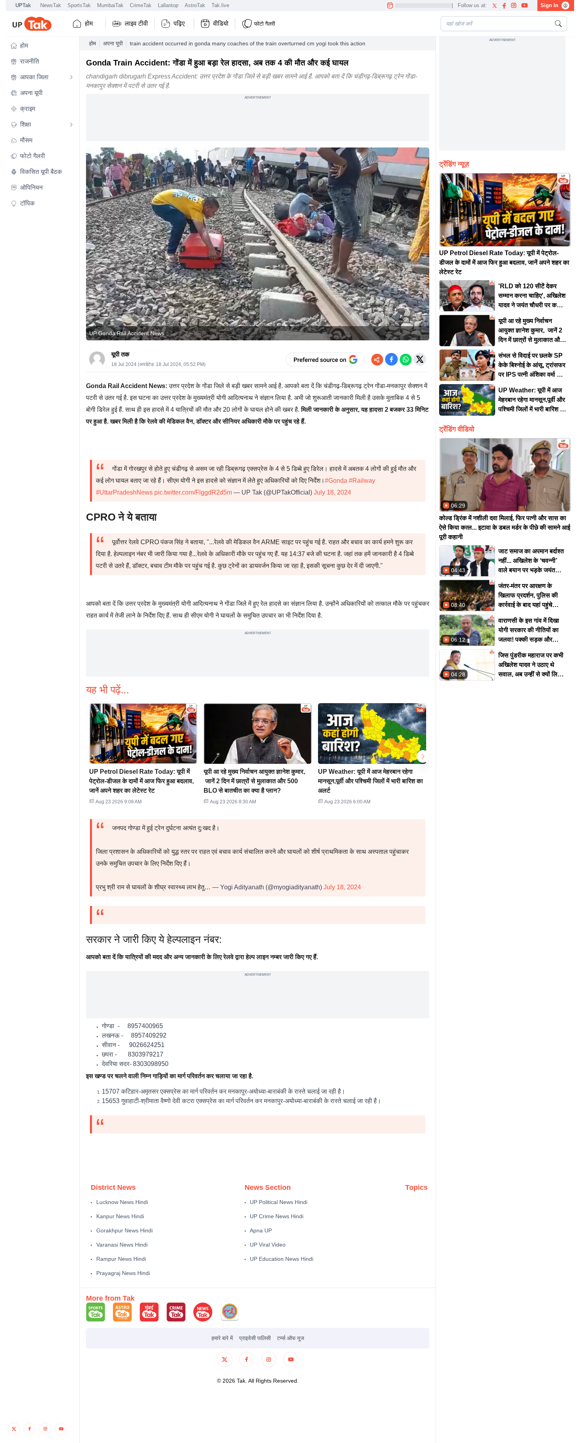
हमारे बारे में (222, 1338)
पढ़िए (179, 23)
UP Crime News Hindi (276, 1216)
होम (89, 23)
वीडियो (220, 23)
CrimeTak (141, 5)
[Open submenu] (71, 77)
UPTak (23, 5)
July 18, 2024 (332, 492)
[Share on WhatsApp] (405, 359)
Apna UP (261, 1230)
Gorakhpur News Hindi (124, 1230)
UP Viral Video (268, 1244)
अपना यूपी (113, 43)
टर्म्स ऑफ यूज (290, 1338)
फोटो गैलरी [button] (264, 24)
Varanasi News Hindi (122, 1244)
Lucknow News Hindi (122, 1202)
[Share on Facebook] (391, 359)
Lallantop (168, 5)
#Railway (362, 480)
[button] (41, 46)
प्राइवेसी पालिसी (255, 1338)
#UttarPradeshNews (124, 492)
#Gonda (336, 480)
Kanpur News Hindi (120, 1216)
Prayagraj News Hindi (123, 1273)
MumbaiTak (110, 5)
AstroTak (195, 5)
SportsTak (79, 5)
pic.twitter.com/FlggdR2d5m (193, 492)
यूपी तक (120, 354)
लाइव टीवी (136, 23)
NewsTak (50, 5)
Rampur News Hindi (121, 1259)
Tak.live (220, 5)
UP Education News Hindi (281, 1259)
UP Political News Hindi (278, 1202)
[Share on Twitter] (419, 359)
